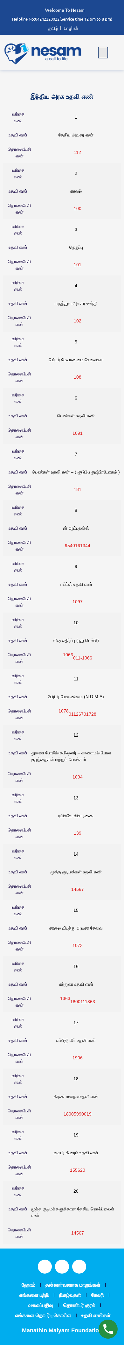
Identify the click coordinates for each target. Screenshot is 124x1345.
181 (77, 489)
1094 (77, 776)
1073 (77, 945)
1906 (77, 1057)
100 (77, 208)
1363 (65, 998)
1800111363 (82, 1001)
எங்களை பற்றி (34, 1295)
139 (77, 833)
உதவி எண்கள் (96, 1315)
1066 (68, 654)
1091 (77, 433)
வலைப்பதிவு (40, 1305)
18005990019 (78, 1113)
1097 (77, 601)
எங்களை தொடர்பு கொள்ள (43, 1315)
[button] (103, 52)
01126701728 (82, 714)
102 (77, 320)
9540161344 (77, 545)
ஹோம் (28, 1285)
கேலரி (97, 1295)
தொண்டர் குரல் (79, 1305)
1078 (64, 710)
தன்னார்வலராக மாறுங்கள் (72, 1285)
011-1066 (82, 657)
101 (77, 264)
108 (77, 377)
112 (77, 152)
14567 (77, 889)
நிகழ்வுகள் (70, 1295)
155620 (77, 1170)
